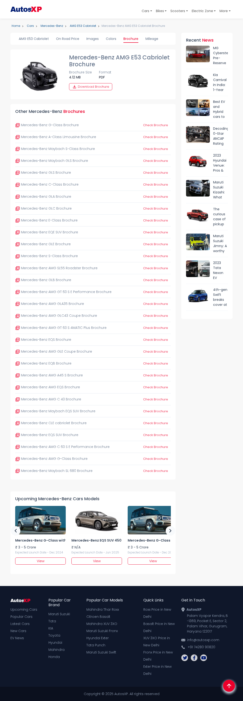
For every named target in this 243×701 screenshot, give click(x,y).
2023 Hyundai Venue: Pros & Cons (219, 163)
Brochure (130, 38)
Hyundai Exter (97, 638)
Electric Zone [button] (202, 11)
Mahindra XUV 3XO (101, 623)
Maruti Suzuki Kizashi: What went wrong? (219, 190)
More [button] (224, 11)
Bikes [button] (160, 11)
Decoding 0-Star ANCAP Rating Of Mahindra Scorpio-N (220, 136)
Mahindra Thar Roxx (102, 609)
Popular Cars (21, 616)
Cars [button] (145, 11)
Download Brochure (93, 86)
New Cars (18, 631)
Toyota (54, 635)
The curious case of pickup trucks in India (220, 217)
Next (170, 531)
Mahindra (56, 649)
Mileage (151, 38)
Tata (52, 621)
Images (92, 38)
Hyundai (55, 642)
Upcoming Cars (23, 609)
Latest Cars (20, 623)
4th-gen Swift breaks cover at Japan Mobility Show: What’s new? (220, 297)
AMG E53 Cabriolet (34, 38)
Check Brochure (155, 125)
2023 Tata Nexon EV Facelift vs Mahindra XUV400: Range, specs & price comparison (220, 270)
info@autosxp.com (203, 640)
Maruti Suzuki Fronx (102, 631)
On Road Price (67, 38)
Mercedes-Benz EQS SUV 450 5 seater (96, 540)
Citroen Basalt (98, 616)
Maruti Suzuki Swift (101, 652)
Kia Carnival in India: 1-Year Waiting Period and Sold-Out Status (220, 82)
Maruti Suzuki (59, 614)
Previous (15, 531)
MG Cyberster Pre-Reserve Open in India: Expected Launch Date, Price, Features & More (220, 56)
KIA (50, 628)
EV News (17, 638)
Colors (111, 38)
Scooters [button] (177, 11)
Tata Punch (95, 645)
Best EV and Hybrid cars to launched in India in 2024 (220, 109)
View (40, 561)
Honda (54, 656)
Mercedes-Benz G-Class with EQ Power (40, 540)
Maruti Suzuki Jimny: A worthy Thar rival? (220, 244)
